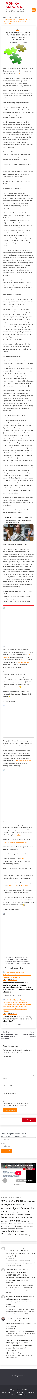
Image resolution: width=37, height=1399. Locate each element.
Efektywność (19, 959)
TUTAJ (18, 73)
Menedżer (27, 961)
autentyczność (18, 958)
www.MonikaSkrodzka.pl (23, 761)
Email (3, 1143)
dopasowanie (27, 958)
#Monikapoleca (5, 1197)
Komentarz (7, 1057)
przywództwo (5, 1223)
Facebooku (24, 885)
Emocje (25, 959)
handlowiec (4, 1208)
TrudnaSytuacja (20, 1228)
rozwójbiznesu (10, 1226)
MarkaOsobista (12, 1214)
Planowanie (9, 963)
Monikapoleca (18, 1217)
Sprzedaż (19, 1226)
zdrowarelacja (25, 963)
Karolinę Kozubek (12, 885)
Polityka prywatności (18, 1376)
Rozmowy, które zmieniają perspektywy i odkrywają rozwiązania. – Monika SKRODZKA (19, 1342)
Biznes (19, 1200)
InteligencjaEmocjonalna (12, 961)
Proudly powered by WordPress (12, 1392)
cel (25, 1201)
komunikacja (11, 1212)
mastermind (27, 1214)
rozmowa (30, 1223)
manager (3, 1214)
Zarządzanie (17, 963)
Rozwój (3, 1226)
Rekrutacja (19, 1223)
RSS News (9, 1318)
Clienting (28, 1201)
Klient (22, 961)
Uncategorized (12, 979)
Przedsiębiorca (25, 1221)
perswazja (4, 1221)
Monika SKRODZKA (15, 5)
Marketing (20, 1214)
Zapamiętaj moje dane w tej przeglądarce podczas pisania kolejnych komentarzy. (16, 1104)
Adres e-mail (7, 1086)
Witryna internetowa (9, 1093)
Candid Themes (21, 1394)
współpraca (20, 1231)
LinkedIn (27, 1212)
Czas (33, 1201)
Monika (25, 42)
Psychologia (12, 1223)
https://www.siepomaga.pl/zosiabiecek (15, 842)
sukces (31, 1226)
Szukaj (29, 1120)
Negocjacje (29, 1217)
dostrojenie (11, 959)
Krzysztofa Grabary (24, 662)
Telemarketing (11, 1228)
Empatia (27, 1205)
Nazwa (5, 1078)
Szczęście (4, 1228)
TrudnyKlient (6, 1231)
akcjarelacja (9, 958)
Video (14, 1231)
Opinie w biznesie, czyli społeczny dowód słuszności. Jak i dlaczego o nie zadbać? (17, 1018)
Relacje (25, 1223)
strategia (26, 1226)
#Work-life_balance (16, 1197)
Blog (17, 29)
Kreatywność (18, 1212)
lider (23, 1212)
